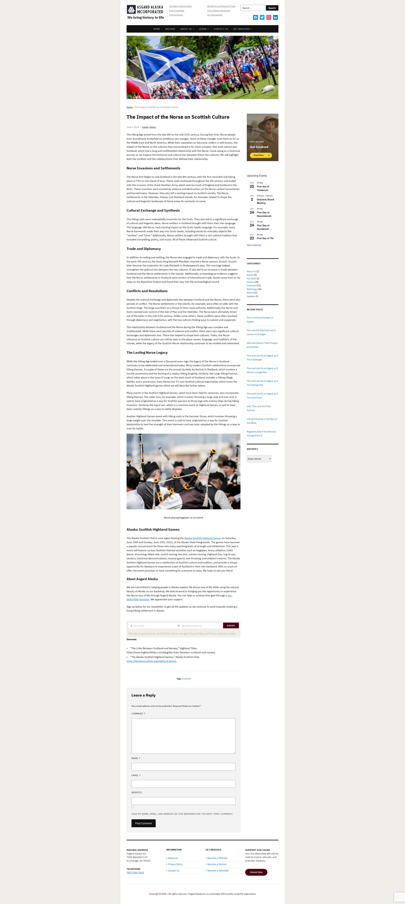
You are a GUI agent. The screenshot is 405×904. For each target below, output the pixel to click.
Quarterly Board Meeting (265, 201)
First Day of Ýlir (265, 238)
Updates (251, 296)
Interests (251, 285)
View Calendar (254, 245)
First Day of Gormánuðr (263, 227)
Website (136, 792)
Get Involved (241, 28)
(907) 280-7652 (135, 872)
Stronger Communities (180, 6)
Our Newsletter (215, 14)
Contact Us (221, 28)
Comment (138, 713)
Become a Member (217, 858)
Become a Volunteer (218, 870)
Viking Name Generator (218, 10)
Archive (170, 28)
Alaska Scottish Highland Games (202, 538)
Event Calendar (176, 10)
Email (136, 775)
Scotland (186, 678)
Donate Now (256, 872)
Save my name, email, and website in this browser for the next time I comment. (182, 813)
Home (156, 28)
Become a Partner (217, 864)
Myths (250, 292)
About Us (186, 28)
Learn (202, 28)
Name (135, 758)
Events (145, 127)
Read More (258, 155)
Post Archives (176, 14)
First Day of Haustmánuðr (264, 214)
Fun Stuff (251, 278)
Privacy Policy (175, 864)
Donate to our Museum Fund (221, 6)
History (153, 127)
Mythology (252, 289)
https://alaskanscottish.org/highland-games (151, 661)
